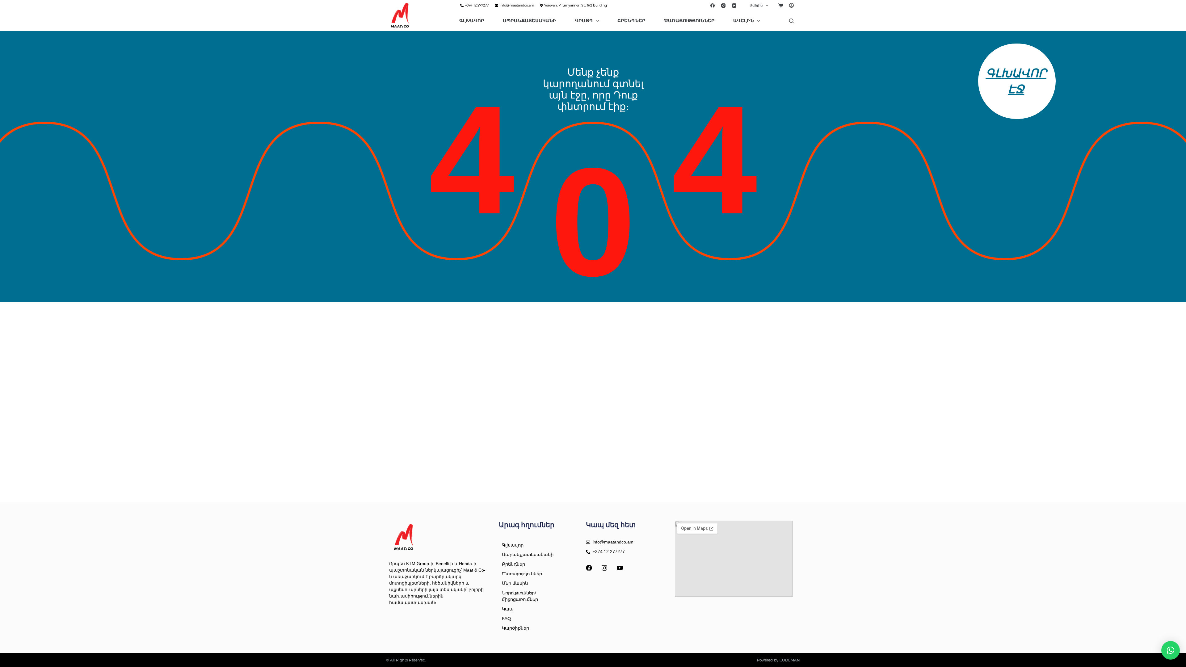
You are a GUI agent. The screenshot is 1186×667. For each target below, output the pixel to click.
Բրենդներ (631, 20)
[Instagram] (723, 5)
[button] (1170, 650)
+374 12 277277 (477, 5)
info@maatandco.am (517, 5)
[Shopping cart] (780, 5)
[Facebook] (712, 5)
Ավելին (756, 5)
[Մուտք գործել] (791, 5)
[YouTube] (734, 5)
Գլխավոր (471, 20)
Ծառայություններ (689, 20)
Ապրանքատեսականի (529, 20)
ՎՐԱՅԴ (584, 20)
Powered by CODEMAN (778, 660)
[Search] (791, 21)
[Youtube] (620, 568)
